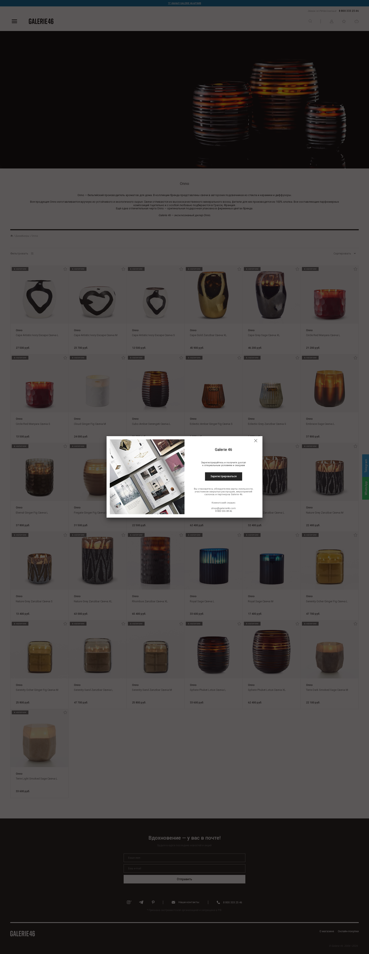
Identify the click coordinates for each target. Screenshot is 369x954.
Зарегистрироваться (224, 476)
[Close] (255, 441)
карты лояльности (242, 488)
